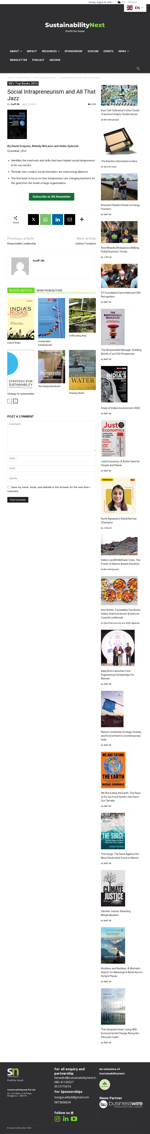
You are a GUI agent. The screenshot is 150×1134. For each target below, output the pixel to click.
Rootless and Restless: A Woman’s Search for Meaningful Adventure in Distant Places (121, 972)
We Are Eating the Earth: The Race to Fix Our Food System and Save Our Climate (120, 797)
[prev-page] (9, 401)
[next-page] (15, 401)
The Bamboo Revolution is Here (119, 161)
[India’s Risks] (20, 319)
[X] (33, 219)
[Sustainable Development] (51, 318)
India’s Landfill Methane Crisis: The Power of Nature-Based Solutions (120, 562)
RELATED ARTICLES (21, 290)
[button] (138, 68)
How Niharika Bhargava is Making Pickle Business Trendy (120, 249)
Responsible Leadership (21, 243)
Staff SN (15, 104)
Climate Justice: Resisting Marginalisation (116, 913)
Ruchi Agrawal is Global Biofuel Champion (118, 520)
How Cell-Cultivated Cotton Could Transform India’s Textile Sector (120, 112)
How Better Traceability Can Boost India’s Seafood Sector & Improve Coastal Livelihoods (120, 613)
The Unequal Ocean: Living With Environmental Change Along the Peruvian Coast (120, 1033)
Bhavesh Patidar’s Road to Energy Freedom (120, 207)
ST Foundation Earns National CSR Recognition (120, 294)
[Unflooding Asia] (82, 315)
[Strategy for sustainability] (20, 370)
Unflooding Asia (77, 335)
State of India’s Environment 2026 (120, 408)
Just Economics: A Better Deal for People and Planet (120, 463)
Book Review (23, 77)
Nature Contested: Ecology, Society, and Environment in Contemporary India (121, 735)
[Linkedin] (57, 219)
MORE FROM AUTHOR (49, 290)
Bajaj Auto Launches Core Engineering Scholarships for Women (117, 674)
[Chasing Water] (82, 370)
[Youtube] (74, 1119)
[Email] (69, 219)
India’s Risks (13, 342)
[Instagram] (57, 1119)
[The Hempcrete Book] (51, 366)
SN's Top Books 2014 (45, 77)
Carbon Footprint (85, 243)
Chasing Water (76, 393)
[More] (82, 219)
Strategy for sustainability (20, 393)
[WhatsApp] (45, 219)
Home (10, 77)
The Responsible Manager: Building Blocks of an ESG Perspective (121, 351)
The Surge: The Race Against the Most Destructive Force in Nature (120, 856)
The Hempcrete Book (49, 386)
